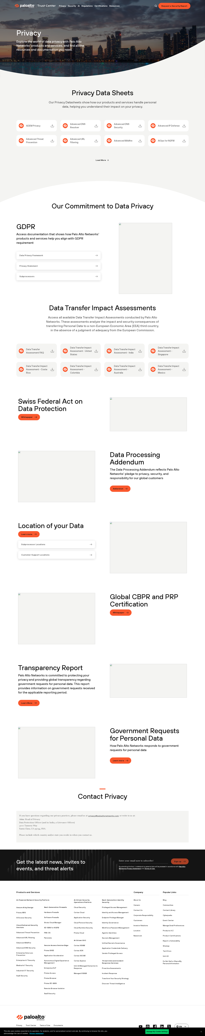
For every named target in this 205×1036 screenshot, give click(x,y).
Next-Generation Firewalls (55, 907)
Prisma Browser (50, 978)
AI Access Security (23, 918)
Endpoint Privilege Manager (113, 918)
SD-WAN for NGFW (51, 928)
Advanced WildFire (23, 943)
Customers (138, 920)
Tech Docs (167, 951)
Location (137, 931)
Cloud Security (80, 907)
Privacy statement (37, 1033)
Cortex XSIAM (79, 945)
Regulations (87, 6)
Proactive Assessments (111, 968)
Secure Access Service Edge (56, 945)
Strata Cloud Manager (52, 922)
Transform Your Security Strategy (115, 978)
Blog (164, 900)
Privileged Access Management (114, 907)
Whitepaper (27, 417)
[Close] (201, 1031)
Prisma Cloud (79, 933)
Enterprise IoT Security (25, 960)
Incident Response (109, 973)
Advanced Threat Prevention (27, 932)
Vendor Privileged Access (112, 953)
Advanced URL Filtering (25, 938)
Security (72, 6)
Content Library (169, 910)
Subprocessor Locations (33, 544)
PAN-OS (47, 933)
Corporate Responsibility (143, 915)
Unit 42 (166, 956)
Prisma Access (50, 973)
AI (79, 6)
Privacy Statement (28, 266)
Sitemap (166, 946)
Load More (101, 160)
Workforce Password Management (115, 928)
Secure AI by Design (24, 907)
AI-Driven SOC (80, 940)
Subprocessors (26, 276)
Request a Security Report (174, 6)
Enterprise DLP (50, 968)
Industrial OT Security (25, 971)
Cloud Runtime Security (83, 928)
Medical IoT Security (24, 965)
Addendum (118, 489)
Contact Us (138, 910)
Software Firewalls (51, 917)
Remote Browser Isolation (54, 988)
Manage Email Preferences (173, 925)
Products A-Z (168, 931)
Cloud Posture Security (83, 923)
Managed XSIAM (80, 973)
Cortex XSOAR (80, 956)
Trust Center (31, 1025)
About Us (137, 900)
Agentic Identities (109, 933)
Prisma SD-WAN (50, 983)
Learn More (26, 703)
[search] (156, 6)
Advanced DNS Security (25, 948)
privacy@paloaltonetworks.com (103, 816)
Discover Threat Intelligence (113, 983)
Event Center (168, 920)
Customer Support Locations (35, 555)
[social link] (140, 1026)
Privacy (62, 6)
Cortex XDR (78, 950)
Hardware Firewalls (51, 912)
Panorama (48, 938)
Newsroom (138, 936)
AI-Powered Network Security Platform (32, 900)
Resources (114, 6)
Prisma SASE (49, 950)
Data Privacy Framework (31, 255)
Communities (168, 905)
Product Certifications (172, 936)
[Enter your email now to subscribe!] (143, 862)
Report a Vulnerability (171, 941)
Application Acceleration (54, 955)
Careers (137, 905)
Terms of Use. (149, 868)
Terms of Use (45, 1025)
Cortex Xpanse (80, 961)
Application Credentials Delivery (115, 948)
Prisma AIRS (21, 913)
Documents (58, 1025)
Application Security (82, 918)
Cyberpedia (167, 915)
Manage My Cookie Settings (157, 1031)
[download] (52, 125)
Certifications (101, 6)
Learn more (26, 534)
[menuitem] (62, 6)
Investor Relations (141, 925)
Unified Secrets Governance (113, 943)
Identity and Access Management (115, 912)
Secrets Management (110, 938)
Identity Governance (110, 923)
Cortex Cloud (79, 912)
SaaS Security (22, 976)
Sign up (177, 861)
